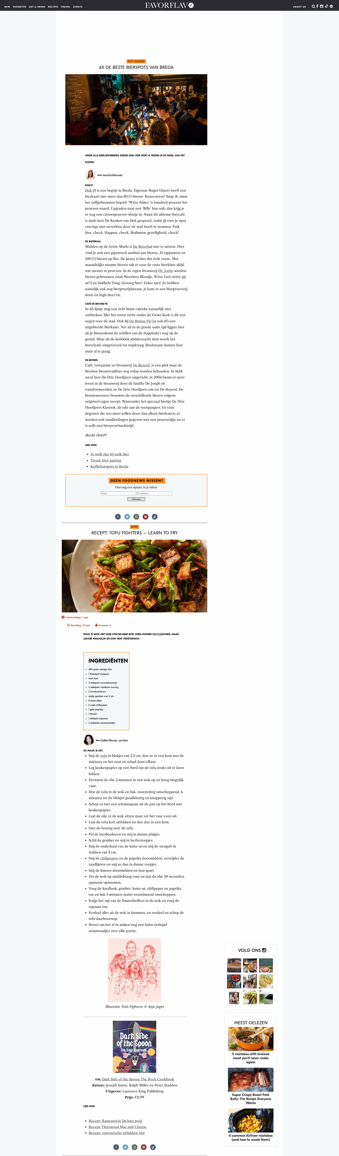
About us (299, 7)
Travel (65, 7)
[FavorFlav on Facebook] (317, 6)
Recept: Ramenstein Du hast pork (115, 1121)
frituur (157, 634)
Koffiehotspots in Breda (109, 466)
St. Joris (165, 271)
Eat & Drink (37, 7)
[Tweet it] (127, 518)
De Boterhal (142, 247)
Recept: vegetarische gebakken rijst (117, 1133)
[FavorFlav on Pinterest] (331, 6)
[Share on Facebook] (118, 518)
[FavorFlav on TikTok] (326, 6)
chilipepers (109, 858)
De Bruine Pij (140, 321)
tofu (103, 756)
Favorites (19, 7)
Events (78, 7)
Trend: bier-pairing (105, 460)
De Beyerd (141, 365)
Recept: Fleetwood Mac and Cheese (118, 1127)
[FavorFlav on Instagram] (321, 6)
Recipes (53, 7)
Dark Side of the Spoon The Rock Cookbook (138, 1079)
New (7, 7)
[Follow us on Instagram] (136, 518)
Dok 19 (90, 190)
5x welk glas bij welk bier (109, 454)
